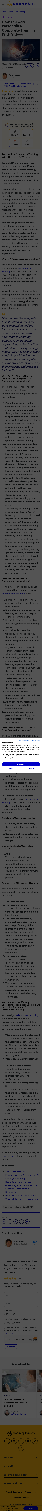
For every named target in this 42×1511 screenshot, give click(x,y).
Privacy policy (24, 741)
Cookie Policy (35, 741)
